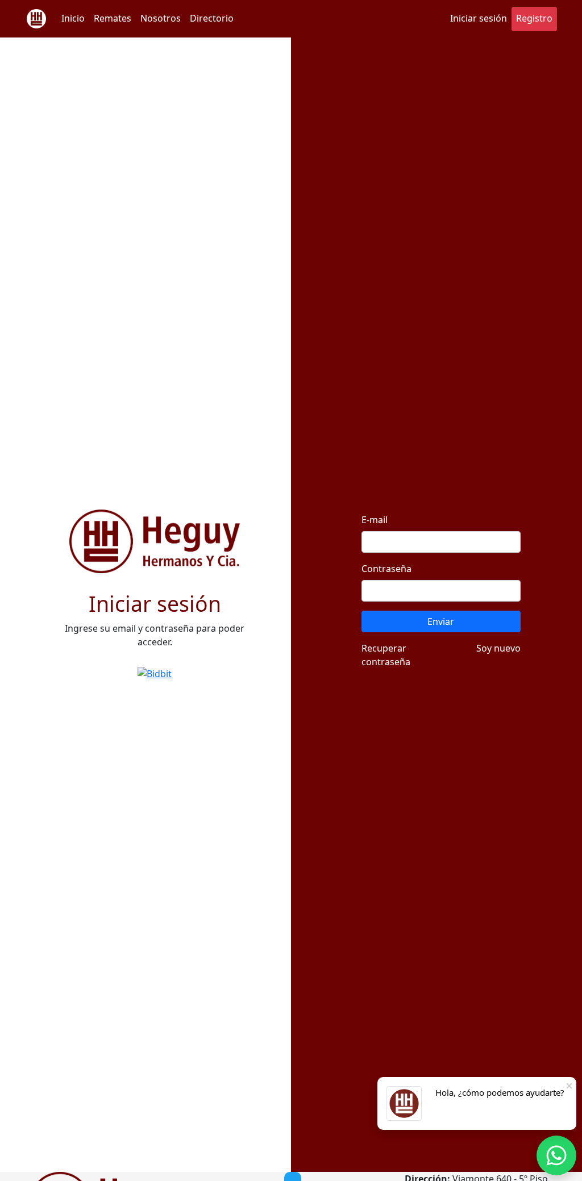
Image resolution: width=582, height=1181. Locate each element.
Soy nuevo (498, 648)
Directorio (212, 18)
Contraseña (386, 568)
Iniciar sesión (478, 18)
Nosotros (160, 18)
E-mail (374, 520)
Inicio (73, 18)
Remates (112, 18)
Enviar (440, 621)
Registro (534, 18)
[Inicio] (36, 19)
